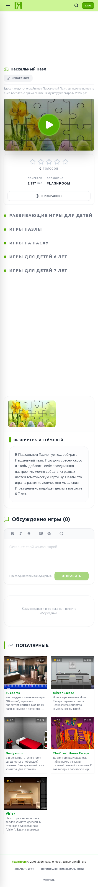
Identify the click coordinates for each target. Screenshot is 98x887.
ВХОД (88, 5)
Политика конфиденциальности (62, 869)
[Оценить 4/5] (57, 161)
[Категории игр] (8, 5)
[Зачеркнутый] (29, 533)
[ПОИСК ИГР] (76, 5)
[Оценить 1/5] (32, 161)
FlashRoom (58, 183)
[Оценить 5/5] (65, 161)
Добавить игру (24, 869)
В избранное (51, 196)
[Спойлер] (49, 533)
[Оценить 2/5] (40, 161)
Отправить (71, 576)
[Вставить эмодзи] (61, 533)
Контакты (49, 880)
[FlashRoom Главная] (18, 5)
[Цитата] (41, 533)
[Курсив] (21, 533)
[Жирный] (12, 533)
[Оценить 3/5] (49, 161)
